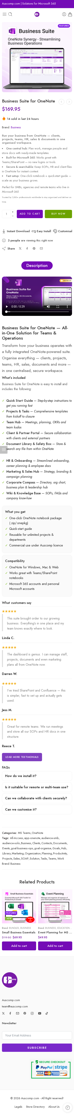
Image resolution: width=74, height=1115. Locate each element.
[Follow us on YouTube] (39, 1013)
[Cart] (70, 14)
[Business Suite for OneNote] (37, 57)
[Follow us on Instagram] (32, 1013)
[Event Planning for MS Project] (55, 906)
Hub (63, 848)
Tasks (44, 858)
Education (63, 928)
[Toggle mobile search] (10, 14)
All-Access (16, 838)
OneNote (37, 833)
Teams (52, 858)
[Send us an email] (17, 1013)
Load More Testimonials (22, 757)
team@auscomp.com (15, 1006)
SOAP (25, 858)
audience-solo (11, 843)
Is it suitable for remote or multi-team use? (36, 787)
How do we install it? (21, 776)
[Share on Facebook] (27, 248)
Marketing (18, 853)
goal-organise (42, 848)
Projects (7, 858)
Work (60, 858)
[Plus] (13, 212)
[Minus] (13, 216)
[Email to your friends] (41, 248)
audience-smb (50, 838)
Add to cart (30, 214)
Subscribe (37, 1048)
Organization (33, 853)
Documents (60, 843)
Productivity (60, 853)
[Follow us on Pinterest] (24, 1013)
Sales (16, 858)
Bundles (14, 928)
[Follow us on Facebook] (10, 1013)
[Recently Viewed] (67, 1107)
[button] (19, 945)
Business (16, 127)
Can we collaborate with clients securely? (36, 798)
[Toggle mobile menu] (4, 14)
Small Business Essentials (18, 932)
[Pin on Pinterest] (34, 248)
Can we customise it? (21, 809)
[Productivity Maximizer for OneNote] (69, 102)
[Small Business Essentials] (19, 906)
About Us (54, 1107)
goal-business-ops (22, 848)
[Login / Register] (64, 14)
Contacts (46, 843)
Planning (47, 853)
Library (6, 853)
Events (6, 848)
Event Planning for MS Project (55, 932)
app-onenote (32, 838)
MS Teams (24, 833)
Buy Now (59, 214)
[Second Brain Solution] (61, 102)
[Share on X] (20, 248)
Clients (36, 843)
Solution (34, 858)
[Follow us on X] (3, 1013)
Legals (18, 1107)
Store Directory (35, 1107)
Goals (56, 848)
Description (37, 265)
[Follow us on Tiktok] (46, 1013)
